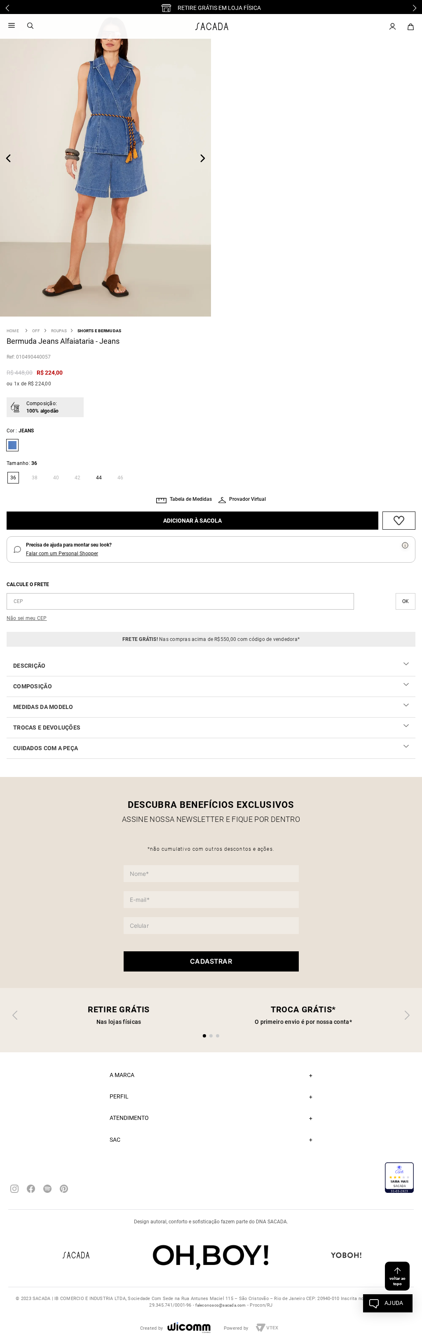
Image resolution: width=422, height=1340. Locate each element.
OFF (36, 331)
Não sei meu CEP (27, 618)
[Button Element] (411, 26)
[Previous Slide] (7, 8)
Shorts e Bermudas (99, 331)
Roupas (59, 331)
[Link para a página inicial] (13, 331)
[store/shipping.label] (405, 601)
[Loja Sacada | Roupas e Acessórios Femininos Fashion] (211, 26)
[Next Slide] (414, 8)
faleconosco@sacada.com (220, 1305)
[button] (12, 477)
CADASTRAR (211, 961)
